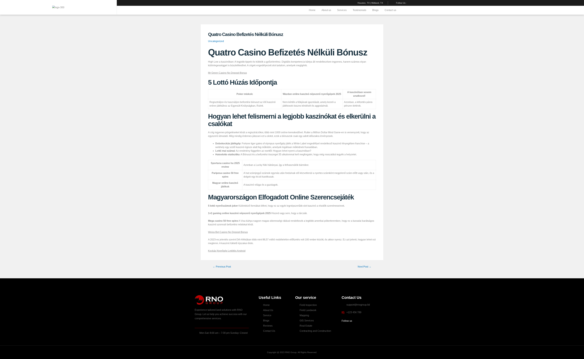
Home (312, 10)
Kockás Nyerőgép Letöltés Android (226, 251)
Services (342, 10)
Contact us (390, 10)
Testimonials (359, 10)
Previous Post (222, 267)
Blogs (375, 10)
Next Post (364, 267)
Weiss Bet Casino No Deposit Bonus (228, 232)
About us (326, 10)
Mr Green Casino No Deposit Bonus (227, 73)
